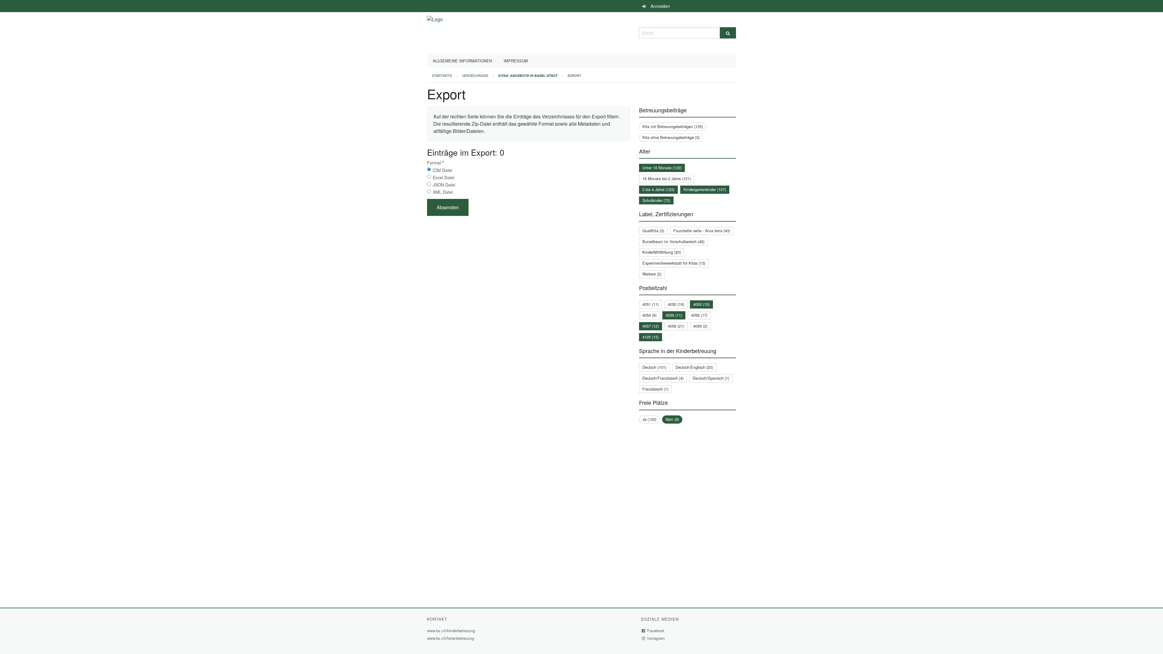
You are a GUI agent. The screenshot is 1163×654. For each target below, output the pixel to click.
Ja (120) (649, 419)
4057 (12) (650, 326)
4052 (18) (676, 304)
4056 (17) (699, 315)
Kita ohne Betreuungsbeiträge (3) (671, 137)
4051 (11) (650, 304)
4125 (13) (650, 337)
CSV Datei (442, 170)
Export (574, 75)
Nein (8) (672, 419)
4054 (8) (649, 315)
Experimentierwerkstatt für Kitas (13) (673, 263)
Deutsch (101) (654, 367)
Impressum (516, 61)
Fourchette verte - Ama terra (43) (701, 230)
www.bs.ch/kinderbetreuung (451, 630)
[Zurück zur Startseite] (435, 31)
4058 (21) (676, 326)
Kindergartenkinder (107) (705, 189)
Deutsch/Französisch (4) (663, 378)
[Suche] (728, 32)
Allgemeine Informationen (462, 61)
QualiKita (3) (653, 230)
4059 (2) (700, 326)
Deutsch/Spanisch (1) (711, 378)
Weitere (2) (651, 274)
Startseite (442, 75)
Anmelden (660, 6)
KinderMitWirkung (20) (661, 252)
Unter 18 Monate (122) (661, 167)
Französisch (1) (655, 389)
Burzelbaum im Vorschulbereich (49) (673, 241)
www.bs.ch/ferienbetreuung (451, 638)
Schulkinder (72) (656, 200)
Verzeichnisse (475, 75)
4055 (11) (674, 315)
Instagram (656, 638)
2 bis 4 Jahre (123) (658, 189)
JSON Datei (444, 185)
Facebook (656, 630)
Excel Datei (443, 177)
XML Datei (443, 192)
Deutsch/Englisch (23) (694, 367)
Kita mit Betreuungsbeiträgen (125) (672, 126)
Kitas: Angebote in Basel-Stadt (528, 75)
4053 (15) (701, 304)
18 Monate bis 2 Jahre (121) (666, 178)
